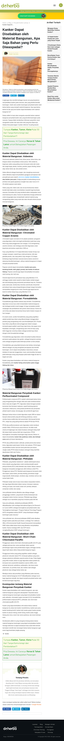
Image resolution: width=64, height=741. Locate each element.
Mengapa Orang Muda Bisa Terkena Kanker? (54, 30)
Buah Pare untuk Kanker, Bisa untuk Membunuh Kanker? (54, 98)
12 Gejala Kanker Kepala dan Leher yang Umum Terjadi (54, 38)
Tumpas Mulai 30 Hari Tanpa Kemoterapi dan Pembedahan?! (21, 132)
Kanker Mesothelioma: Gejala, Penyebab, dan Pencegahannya (53, 67)
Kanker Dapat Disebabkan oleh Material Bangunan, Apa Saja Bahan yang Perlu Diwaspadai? (21, 38)
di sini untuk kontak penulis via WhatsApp (23, 695)
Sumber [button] (7, 633)
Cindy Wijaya (13, 54)
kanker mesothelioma (32, 177)
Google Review (36, 704)
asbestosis (21, 177)
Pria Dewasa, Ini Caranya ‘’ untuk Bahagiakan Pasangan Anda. (21, 144)
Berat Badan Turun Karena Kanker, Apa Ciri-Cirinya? (54, 57)
